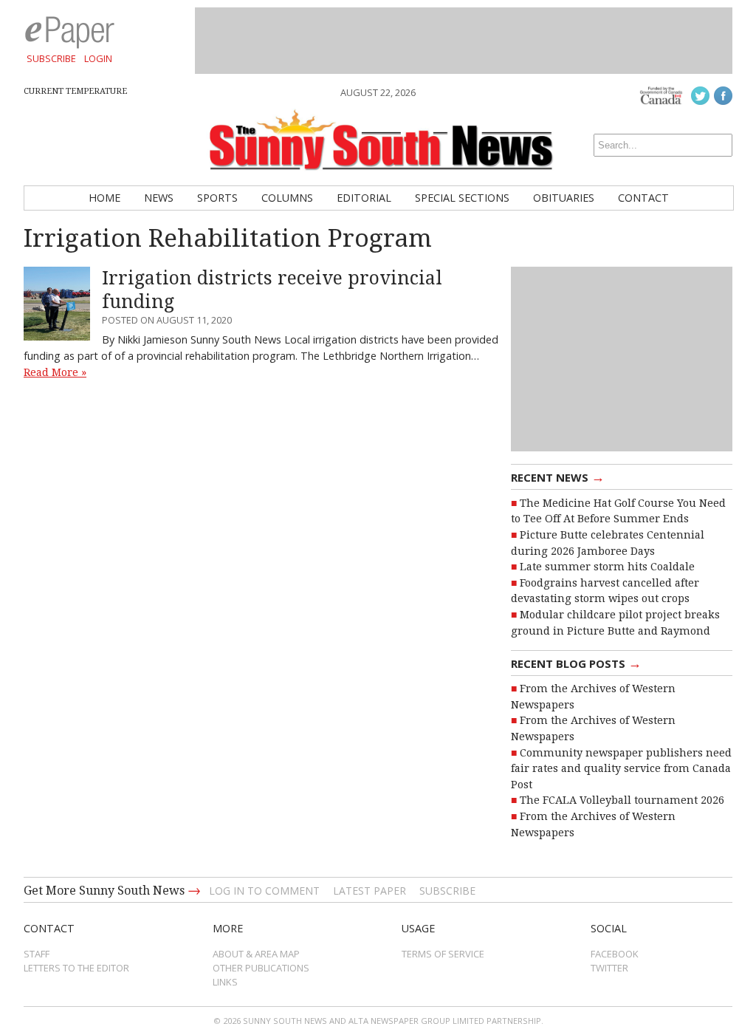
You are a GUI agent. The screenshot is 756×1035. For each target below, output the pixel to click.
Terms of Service (443, 953)
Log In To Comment (264, 891)
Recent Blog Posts (576, 663)
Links (225, 981)
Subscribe (51, 58)
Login (98, 58)
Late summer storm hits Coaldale (607, 567)
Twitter (609, 967)
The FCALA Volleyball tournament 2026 (622, 800)
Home (104, 198)
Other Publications (261, 967)
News (158, 198)
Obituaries (563, 198)
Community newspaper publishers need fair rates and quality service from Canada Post (621, 768)
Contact (643, 198)
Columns (287, 198)
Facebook (615, 953)
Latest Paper (369, 891)
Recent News (558, 476)
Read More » (55, 372)
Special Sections (462, 198)
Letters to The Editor (76, 967)
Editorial (364, 198)
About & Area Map (256, 953)
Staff (36, 953)
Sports (217, 198)
